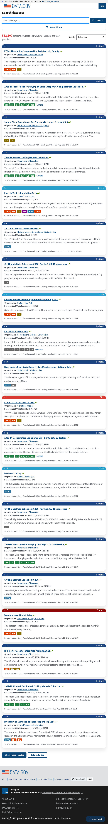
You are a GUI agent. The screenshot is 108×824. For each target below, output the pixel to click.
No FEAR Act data (10, 812)
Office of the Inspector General (70, 798)
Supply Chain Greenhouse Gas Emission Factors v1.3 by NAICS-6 (36, 122)
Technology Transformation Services (61, 792)
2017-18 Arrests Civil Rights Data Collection (26, 157)
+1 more (39, 104)
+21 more (39, 349)
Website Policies (29, 779)
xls (6, 105)
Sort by (72, 37)
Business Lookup (13, 473)
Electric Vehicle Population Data (20, 193)
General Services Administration (30, 725)
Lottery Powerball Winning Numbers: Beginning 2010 (31, 299)
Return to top (38, 754)
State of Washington (26, 196)
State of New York (24, 303)
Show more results (14, 754)
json (7, 69)
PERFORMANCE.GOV (45, 779)
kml (24, 211)
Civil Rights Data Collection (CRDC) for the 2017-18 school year (36, 264)
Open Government (15, 779)
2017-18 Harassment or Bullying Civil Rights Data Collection (34, 544)
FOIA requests (9, 807)
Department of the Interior (28, 654)
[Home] (17, 6)
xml (13, 69)
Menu (102, 6)
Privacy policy (63, 807)
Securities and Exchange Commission (32, 335)
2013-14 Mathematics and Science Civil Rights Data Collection (35, 437)
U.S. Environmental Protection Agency (33, 125)
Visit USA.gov (62, 818)
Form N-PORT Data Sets (16, 331)
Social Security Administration (29, 370)
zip (6, 282)
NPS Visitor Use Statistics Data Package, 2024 (27, 650)
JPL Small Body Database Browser (21, 228)
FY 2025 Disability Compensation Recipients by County (32, 51)
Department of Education (27, 90)
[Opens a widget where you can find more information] (95, 819)
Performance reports (66, 803)
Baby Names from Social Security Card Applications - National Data (38, 367)
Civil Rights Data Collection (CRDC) (22, 579)
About (4, 779)
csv (19, 69)
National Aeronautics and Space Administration (36, 232)
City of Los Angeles (25, 406)
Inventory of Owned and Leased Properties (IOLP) (29, 721)
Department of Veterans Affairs (30, 54)
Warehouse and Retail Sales (18, 615)
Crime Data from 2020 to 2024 (19, 402)
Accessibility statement (13, 803)
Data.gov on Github (62, 779)
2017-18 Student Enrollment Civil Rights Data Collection (33, 686)
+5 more (39, 455)
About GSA (7, 798)
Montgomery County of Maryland (30, 618)
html (31, 211)
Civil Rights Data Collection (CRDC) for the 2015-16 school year (36, 508)
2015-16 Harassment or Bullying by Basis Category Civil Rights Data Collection (43, 86)
